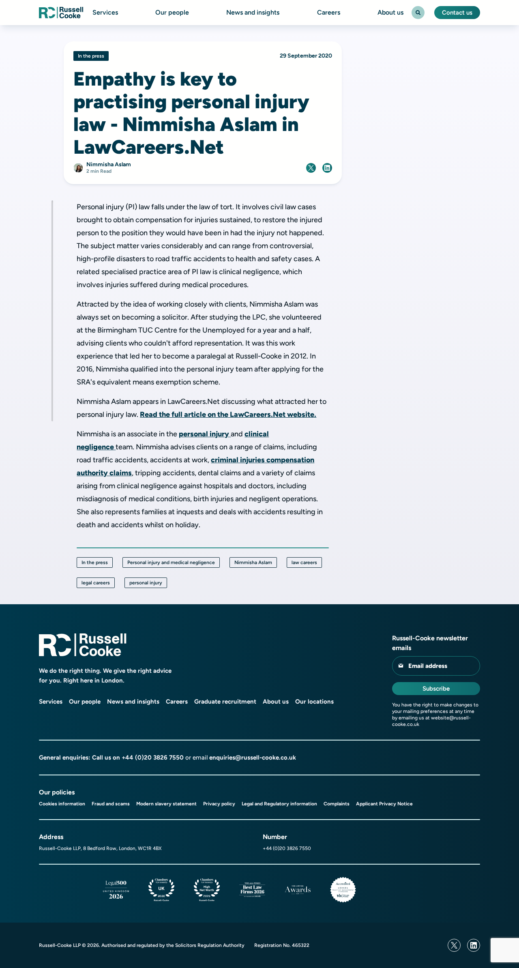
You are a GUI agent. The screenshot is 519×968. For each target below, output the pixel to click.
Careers (328, 12)
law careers (304, 562)
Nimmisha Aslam (253, 562)
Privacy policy (219, 804)
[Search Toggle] (418, 12)
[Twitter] (454, 945)
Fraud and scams (111, 804)
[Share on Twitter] (311, 168)
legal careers (95, 583)
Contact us (457, 12)
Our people (172, 12)
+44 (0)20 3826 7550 (153, 757)
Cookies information (62, 804)
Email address (427, 666)
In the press (94, 562)
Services (105, 12)
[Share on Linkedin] (327, 168)
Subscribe (436, 688)
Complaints (337, 804)
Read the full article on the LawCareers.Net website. (228, 414)
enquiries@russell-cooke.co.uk (252, 757)
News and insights (252, 12)
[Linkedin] (473, 945)
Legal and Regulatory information (279, 804)
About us (390, 12)
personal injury (204, 433)
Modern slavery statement (166, 804)
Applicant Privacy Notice (384, 804)
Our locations (314, 701)
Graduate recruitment (225, 701)
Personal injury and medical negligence (171, 562)
